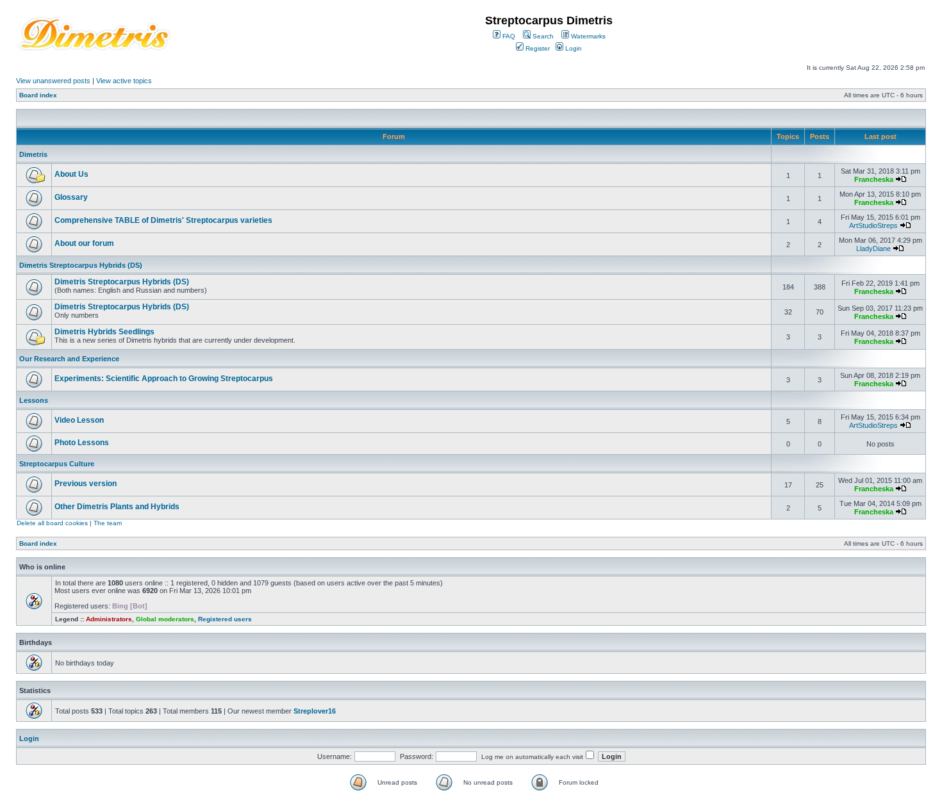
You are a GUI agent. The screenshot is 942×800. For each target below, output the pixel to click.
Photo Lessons (81, 442)
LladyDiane (873, 248)
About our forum (84, 243)
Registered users (225, 619)
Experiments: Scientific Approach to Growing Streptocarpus (163, 378)
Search (542, 36)
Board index (38, 95)
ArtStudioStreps (873, 225)
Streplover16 (314, 711)
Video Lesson (79, 420)
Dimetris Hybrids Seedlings (104, 331)
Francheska (873, 179)
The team (108, 523)
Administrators (109, 619)
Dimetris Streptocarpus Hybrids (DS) (80, 265)
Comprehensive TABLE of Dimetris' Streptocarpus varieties (163, 220)
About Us (71, 174)
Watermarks (587, 36)
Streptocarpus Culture (56, 464)
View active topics (124, 81)
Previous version (85, 483)
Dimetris (33, 154)
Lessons (33, 400)
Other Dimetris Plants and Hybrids (116, 506)
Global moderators (165, 619)
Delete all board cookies (52, 523)
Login (572, 48)
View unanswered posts (53, 81)
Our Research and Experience (69, 359)
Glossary (71, 197)
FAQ (507, 36)
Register (537, 48)
